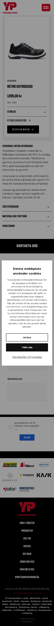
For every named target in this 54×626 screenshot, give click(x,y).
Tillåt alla (27, 347)
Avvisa (27, 337)
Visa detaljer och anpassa (27, 357)
